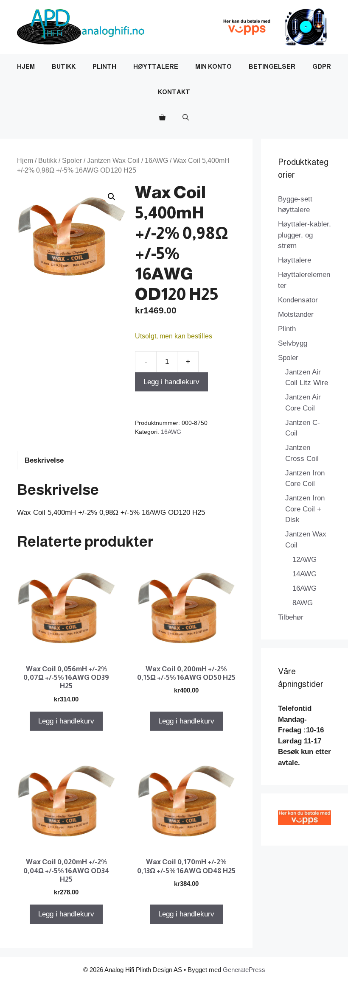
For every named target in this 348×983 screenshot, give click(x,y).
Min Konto (213, 66)
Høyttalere (155, 66)
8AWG (302, 603)
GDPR (321, 66)
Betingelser (272, 66)
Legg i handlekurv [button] (66, 721)
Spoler (72, 160)
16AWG (156, 160)
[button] (185, 117)
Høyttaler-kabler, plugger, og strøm (304, 235)
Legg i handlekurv (171, 382)
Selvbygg (292, 343)
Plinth (104, 66)
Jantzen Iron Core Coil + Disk (305, 509)
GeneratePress (244, 969)
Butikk (64, 66)
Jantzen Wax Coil (113, 160)
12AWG (304, 560)
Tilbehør (290, 617)
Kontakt (174, 91)
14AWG (304, 574)
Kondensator (298, 300)
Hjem (26, 66)
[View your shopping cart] (162, 117)
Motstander (296, 314)
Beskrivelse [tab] (44, 460)
